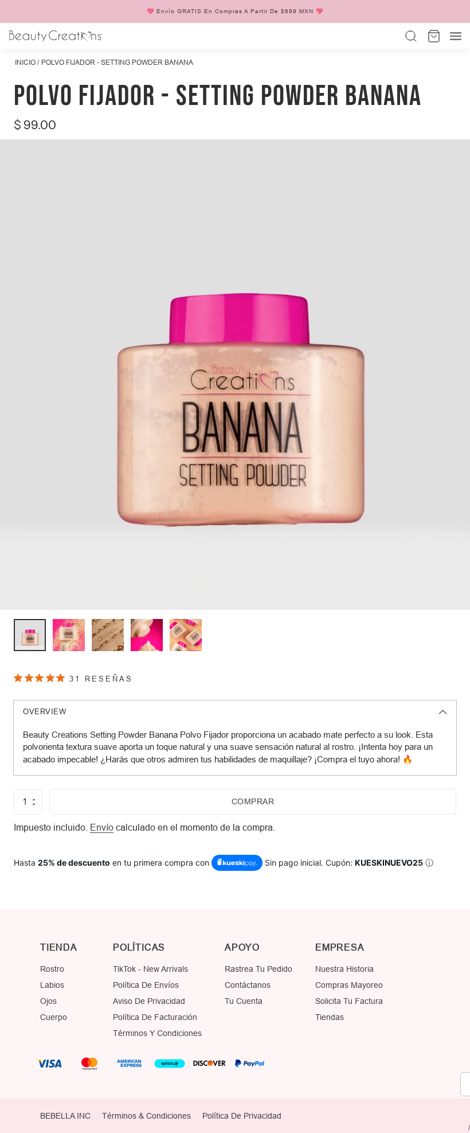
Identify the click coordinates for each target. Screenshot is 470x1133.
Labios (52, 985)
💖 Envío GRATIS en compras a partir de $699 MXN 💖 (235, 11)
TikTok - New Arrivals (150, 969)
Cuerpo (53, 1017)
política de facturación (155, 1017)
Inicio (25, 62)
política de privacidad (241, 1115)
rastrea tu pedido (258, 969)
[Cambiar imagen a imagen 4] (147, 635)
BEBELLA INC (65, 1115)
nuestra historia (344, 969)
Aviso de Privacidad (149, 1001)
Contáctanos (248, 985)
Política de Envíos (146, 985)
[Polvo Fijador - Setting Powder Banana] (235, 374)
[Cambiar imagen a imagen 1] (30, 635)
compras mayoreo (349, 985)
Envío (101, 827)
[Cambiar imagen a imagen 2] (69, 635)
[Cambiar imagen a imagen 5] (186, 635)
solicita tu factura (349, 1001)
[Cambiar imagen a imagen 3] (108, 635)
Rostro (52, 969)
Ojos (48, 1001)
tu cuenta (244, 1001)
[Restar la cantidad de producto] (33, 804)
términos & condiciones (146, 1115)
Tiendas (329, 1017)
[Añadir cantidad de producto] (33, 799)
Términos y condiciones (157, 1033)
